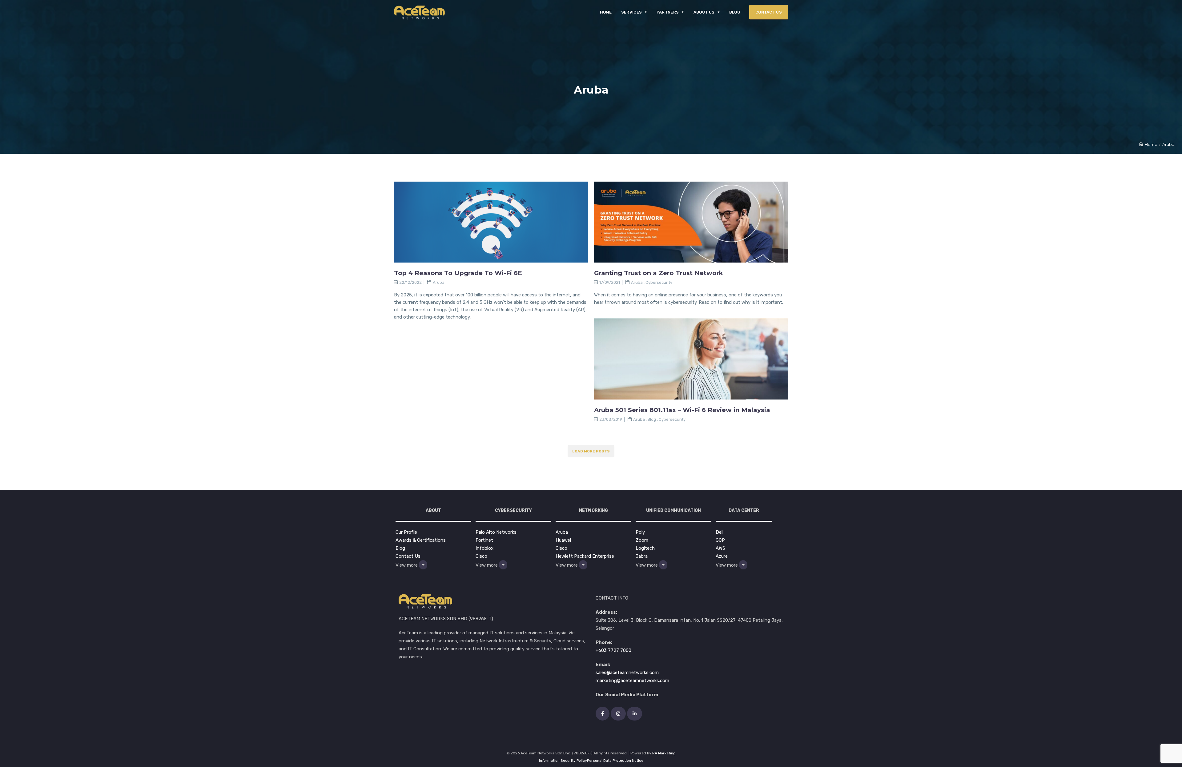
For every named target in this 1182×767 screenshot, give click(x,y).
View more (407, 565)
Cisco (481, 556)
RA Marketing (664, 753)
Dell (719, 532)
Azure (722, 556)
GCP (720, 540)
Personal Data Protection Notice (615, 760)
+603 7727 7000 (613, 650)
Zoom (642, 540)
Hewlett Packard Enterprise (585, 556)
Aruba (438, 282)
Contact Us (408, 556)
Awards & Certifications (421, 540)
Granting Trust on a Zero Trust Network (658, 273)
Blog (652, 419)
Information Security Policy (563, 760)
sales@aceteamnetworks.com (627, 672)
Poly (640, 532)
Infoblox (484, 548)
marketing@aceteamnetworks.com (632, 680)
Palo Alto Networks (496, 532)
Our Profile (406, 532)
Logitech (645, 548)
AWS (720, 548)
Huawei (563, 540)
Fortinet (484, 540)
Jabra (642, 556)
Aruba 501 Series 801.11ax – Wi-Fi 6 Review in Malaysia (682, 410)
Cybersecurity (658, 282)
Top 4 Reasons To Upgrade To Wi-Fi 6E (458, 273)
